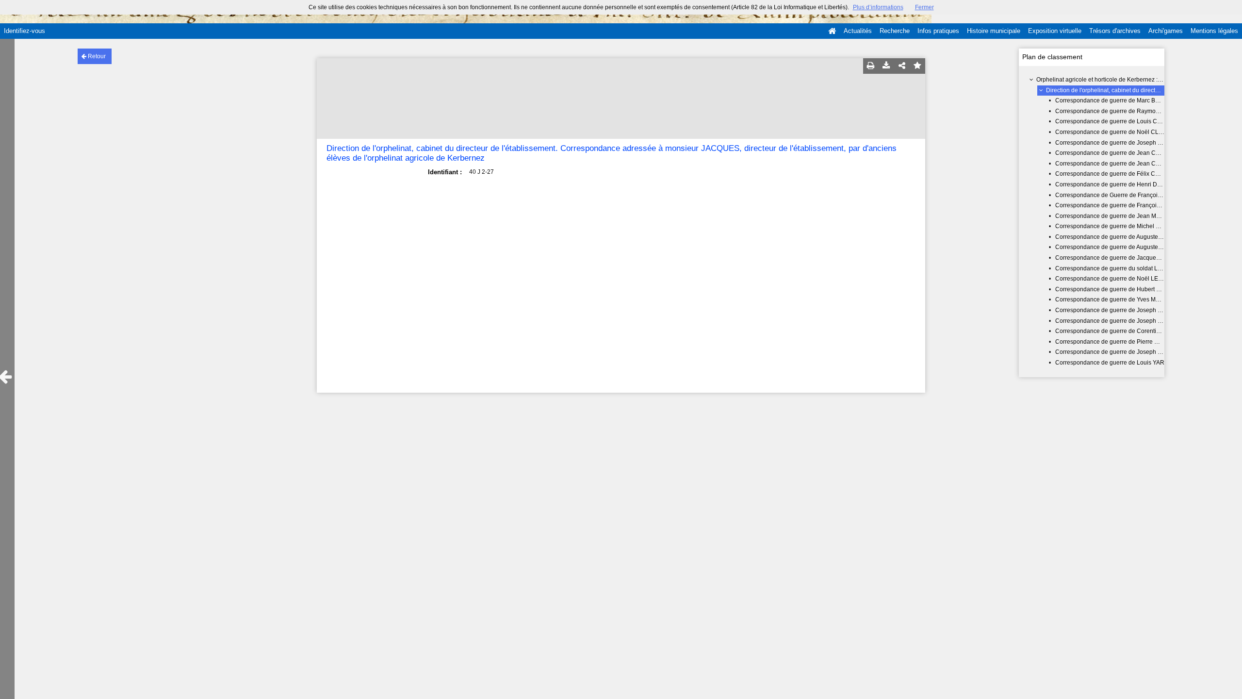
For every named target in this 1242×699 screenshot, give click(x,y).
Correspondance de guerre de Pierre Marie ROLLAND (1127, 341)
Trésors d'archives (1115, 30)
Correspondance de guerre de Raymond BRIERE (1120, 111)
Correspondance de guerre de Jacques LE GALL (1119, 257)
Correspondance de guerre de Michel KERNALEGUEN (1127, 226)
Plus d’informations (878, 7)
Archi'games (1165, 30)
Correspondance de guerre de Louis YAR (1109, 362)
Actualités (858, 30)
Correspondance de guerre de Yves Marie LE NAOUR (1126, 299)
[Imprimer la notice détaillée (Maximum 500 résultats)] (871, 66)
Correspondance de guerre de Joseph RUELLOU (1120, 352)
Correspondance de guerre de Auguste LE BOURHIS (1125, 247)
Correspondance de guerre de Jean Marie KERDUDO (1126, 216)
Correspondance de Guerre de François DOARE (1119, 195)
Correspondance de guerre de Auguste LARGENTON (1125, 236)
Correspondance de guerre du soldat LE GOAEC (1119, 268)
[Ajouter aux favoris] (917, 66)
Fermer (924, 7)
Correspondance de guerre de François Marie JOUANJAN (1132, 205)
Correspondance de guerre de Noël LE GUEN (1116, 278)
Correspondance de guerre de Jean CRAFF (1113, 163)
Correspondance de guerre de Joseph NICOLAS (1119, 320)
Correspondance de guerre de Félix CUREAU (1115, 173)
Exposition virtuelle (1054, 30)
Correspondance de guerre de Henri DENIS (1113, 184)
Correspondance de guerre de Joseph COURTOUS (1123, 142)
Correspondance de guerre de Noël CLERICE (1116, 132)
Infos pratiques (938, 30)
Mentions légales (1214, 30)
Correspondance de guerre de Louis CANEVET (1117, 121)
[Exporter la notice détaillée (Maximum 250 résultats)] (886, 66)
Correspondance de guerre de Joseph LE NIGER (1120, 310)
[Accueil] (832, 31)
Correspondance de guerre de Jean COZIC (1112, 153)
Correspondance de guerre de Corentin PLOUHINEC (1125, 331)
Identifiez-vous (24, 30)
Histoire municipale (993, 30)
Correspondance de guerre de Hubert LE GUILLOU (1123, 289)
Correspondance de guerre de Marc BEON (1111, 100)
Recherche (895, 30)
